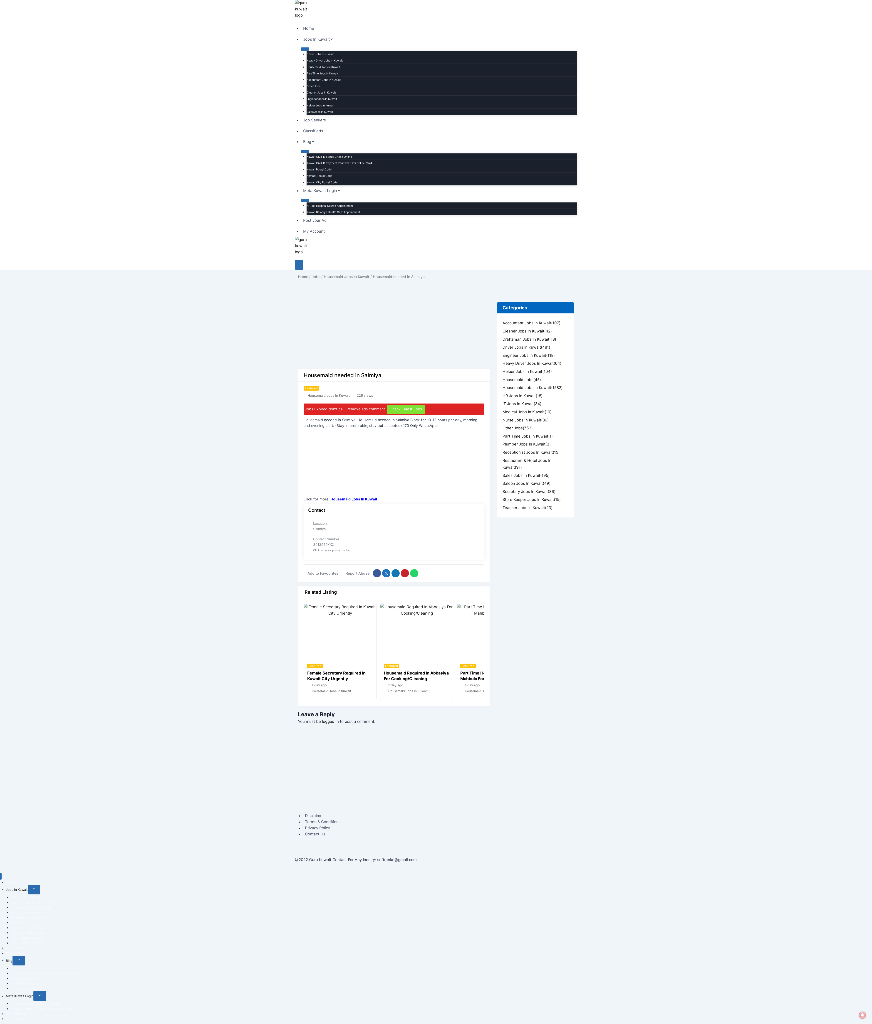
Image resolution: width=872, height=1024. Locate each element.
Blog (9, 960)
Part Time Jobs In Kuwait (322, 73)
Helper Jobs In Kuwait (320, 105)
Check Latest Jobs (406, 409)
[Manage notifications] (862, 1015)
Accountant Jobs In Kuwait (324, 79)
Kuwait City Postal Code (322, 182)
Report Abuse (357, 573)
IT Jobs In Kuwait (522, 403)
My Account (314, 231)
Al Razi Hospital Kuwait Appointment (330, 205)
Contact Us (315, 834)
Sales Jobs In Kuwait (320, 111)
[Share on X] (386, 573)
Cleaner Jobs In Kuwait (321, 92)
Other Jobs (313, 86)
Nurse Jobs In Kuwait (526, 420)
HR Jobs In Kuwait (523, 396)
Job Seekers (314, 120)
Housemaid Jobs (522, 379)
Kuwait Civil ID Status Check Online (329, 156)
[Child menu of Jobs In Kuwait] (305, 49)
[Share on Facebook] (377, 573)
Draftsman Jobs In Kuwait (529, 339)
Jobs (316, 276)
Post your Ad (315, 220)
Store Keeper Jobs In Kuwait (532, 499)
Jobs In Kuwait (17, 889)
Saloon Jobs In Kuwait (526, 483)
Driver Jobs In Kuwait (320, 54)
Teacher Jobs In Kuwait (527, 507)
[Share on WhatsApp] (414, 573)
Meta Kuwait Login (19, 996)
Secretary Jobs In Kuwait (529, 491)
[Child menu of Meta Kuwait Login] (305, 200)
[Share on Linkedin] (395, 573)
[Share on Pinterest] (405, 573)
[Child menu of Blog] (305, 151)
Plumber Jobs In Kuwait (527, 444)
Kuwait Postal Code (319, 169)
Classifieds (313, 131)
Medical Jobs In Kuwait (527, 412)
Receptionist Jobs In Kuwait (531, 452)
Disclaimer (314, 815)
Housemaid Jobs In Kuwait (323, 67)
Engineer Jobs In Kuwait (322, 99)
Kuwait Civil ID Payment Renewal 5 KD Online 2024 (339, 163)
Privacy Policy (317, 828)
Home (308, 28)
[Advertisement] (394, 335)
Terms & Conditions (323, 822)
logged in (330, 721)
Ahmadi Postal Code (319, 175)
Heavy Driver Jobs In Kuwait (325, 60)
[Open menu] (299, 265)
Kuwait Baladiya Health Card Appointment (333, 212)
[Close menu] (1, 876)
